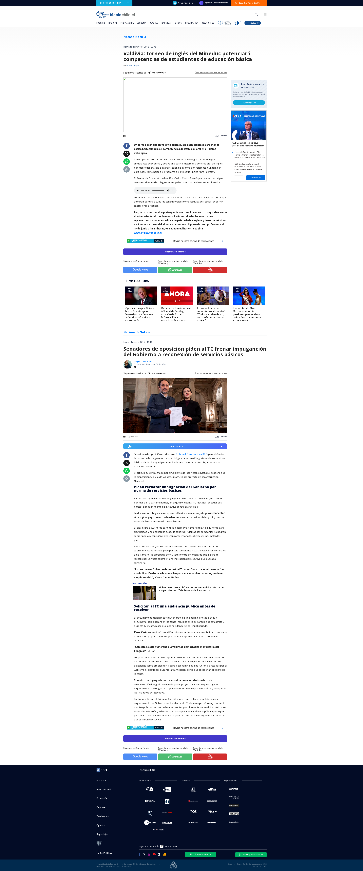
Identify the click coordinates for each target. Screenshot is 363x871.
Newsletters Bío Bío (186, 3)
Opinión (178, 23)
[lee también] (145, 593)
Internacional (127, 23)
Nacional (112, 23)
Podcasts (100, 23)
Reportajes (102, 834)
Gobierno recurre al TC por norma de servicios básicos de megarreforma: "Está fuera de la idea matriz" (191, 589)
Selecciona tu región (110, 2)
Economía (141, 23)
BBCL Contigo (208, 23)
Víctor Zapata (133, 66)
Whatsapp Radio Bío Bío (252, 854)
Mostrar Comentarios (175, 251)
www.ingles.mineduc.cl (148, 232)
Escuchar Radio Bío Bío (249, 3)
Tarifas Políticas (104, 853)
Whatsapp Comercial (202, 854)
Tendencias (166, 23)
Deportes (154, 23)
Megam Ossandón (143, 361)
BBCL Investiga (191, 23)
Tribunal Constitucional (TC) (192, 454)
